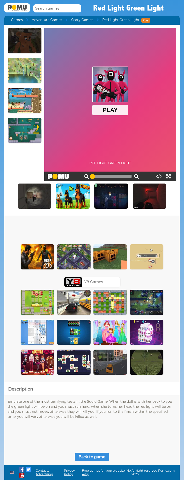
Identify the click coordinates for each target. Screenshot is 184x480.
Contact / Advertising (44, 472)
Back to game (92, 457)
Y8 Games (93, 281)
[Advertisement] (92, 229)
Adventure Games (47, 20)
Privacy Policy (69, 472)
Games (17, 20)
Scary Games (82, 20)
